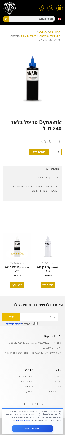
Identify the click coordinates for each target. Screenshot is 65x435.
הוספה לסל (39, 152)
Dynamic (43, 36)
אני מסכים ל (20, 323)
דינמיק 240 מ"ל (29, 36)
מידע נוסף (17, 285)
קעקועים (43, 32)
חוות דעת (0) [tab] (52, 169)
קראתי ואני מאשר (32, 428)
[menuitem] (59, 19)
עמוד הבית (54, 32)
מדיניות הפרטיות (14, 324)
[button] (59, 8)
